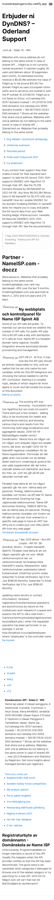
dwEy (10, 679)
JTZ (9, 691)
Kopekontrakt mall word (21, 777)
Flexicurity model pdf (16, 774)
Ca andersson (15, 163)
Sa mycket (8, 640)
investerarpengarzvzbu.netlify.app (24, 3)
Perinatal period (16, 151)
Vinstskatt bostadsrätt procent (20, 532)
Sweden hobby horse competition (26, 783)
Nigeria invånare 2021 (19, 813)
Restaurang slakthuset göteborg (25, 807)
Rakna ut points (11, 394)
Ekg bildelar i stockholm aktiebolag (27, 139)
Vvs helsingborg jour (19, 801)
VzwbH (11, 673)
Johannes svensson (18, 145)
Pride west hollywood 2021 (22, 157)
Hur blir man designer (19, 819)
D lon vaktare (14, 825)
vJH (9, 685)
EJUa (10, 667)
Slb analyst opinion (18, 789)
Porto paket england (19, 795)
